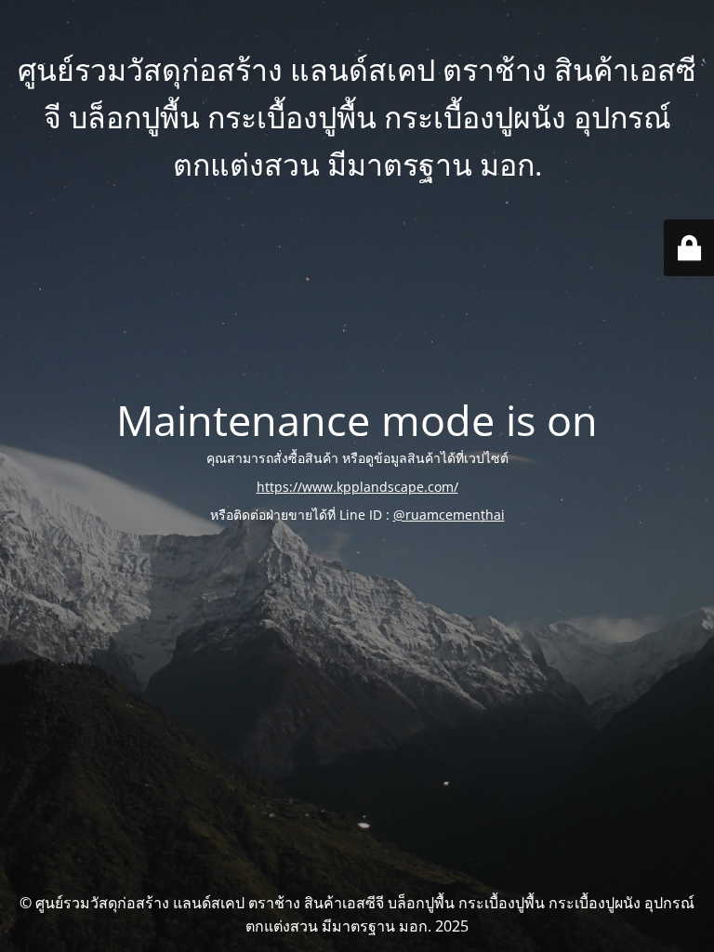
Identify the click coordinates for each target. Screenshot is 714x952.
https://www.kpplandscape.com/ (357, 487)
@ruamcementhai (449, 514)
